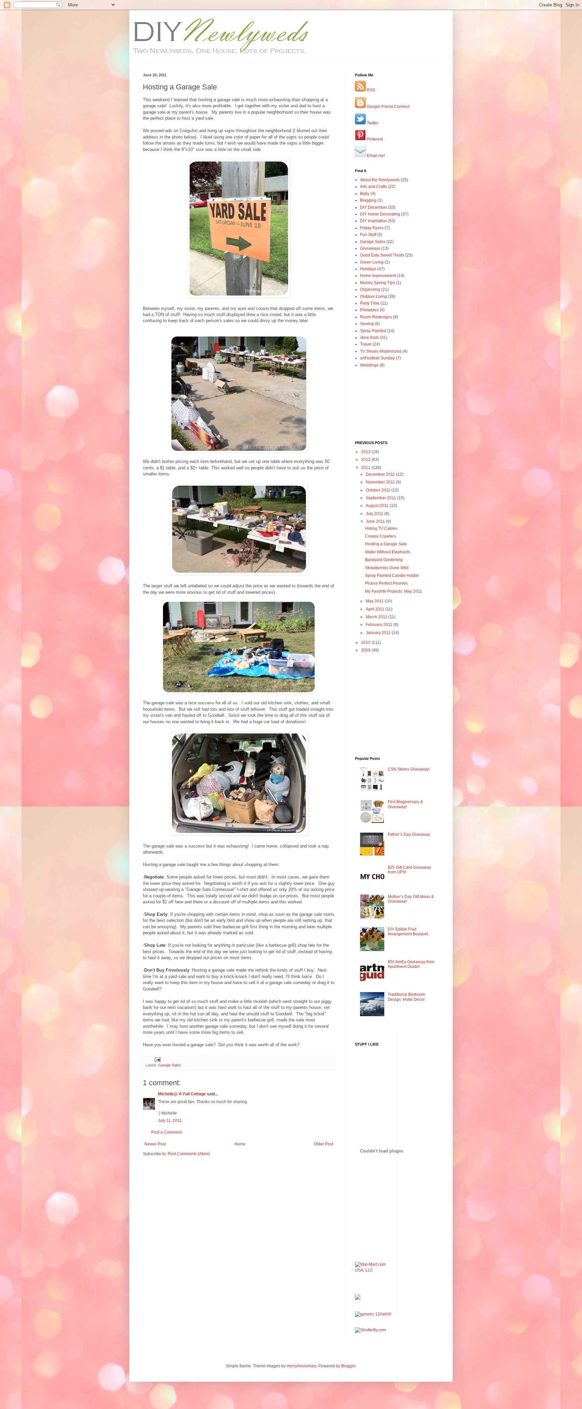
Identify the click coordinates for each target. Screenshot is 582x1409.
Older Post (323, 1144)
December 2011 (381, 474)
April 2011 (375, 609)
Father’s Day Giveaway (409, 834)
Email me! (375, 155)
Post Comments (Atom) (189, 1153)
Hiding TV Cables (381, 528)
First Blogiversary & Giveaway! (405, 804)
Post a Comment (166, 1132)
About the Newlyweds (380, 180)
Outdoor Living (373, 296)
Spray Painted (373, 330)
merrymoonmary (301, 1366)
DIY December (373, 207)
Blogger (348, 1366)
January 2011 (379, 632)
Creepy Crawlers (380, 536)
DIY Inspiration (373, 221)
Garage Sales (169, 1065)
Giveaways (370, 248)
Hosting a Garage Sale (386, 544)
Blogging (368, 200)
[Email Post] (157, 1059)
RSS (370, 90)
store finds (369, 337)
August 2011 (378, 505)
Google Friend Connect (388, 106)
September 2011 (381, 498)
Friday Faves (372, 228)
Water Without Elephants (387, 552)
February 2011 (379, 624)
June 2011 (376, 521)
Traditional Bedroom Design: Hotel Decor (406, 997)
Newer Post (155, 1144)
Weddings (369, 365)
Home (240, 1144)
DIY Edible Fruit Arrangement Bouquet (408, 931)
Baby (364, 193)
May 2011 (375, 601)
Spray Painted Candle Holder (392, 575)
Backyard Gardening (384, 559)
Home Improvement (378, 275)
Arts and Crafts (373, 186)
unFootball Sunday (377, 358)
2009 (366, 650)
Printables (369, 310)
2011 (366, 467)
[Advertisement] (182, 1177)
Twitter (372, 123)
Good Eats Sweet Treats (382, 255)
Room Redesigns (376, 317)
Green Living (372, 262)
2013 (366, 451)
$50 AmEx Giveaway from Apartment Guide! (411, 964)
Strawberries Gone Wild (387, 567)
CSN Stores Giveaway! (408, 769)
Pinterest (374, 139)
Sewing (367, 323)
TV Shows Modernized (380, 351)
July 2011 (375, 513)
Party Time (370, 303)
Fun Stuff (368, 234)
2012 (366, 459)
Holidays (368, 269)
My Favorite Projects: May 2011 (393, 591)
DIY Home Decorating (380, 214)
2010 (366, 642)
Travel (365, 344)
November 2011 (381, 482)
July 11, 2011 (170, 1120)
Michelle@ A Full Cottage (182, 1094)
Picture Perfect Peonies (386, 583)
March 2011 (377, 617)
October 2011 (378, 490)
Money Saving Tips (377, 282)
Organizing (370, 289)
